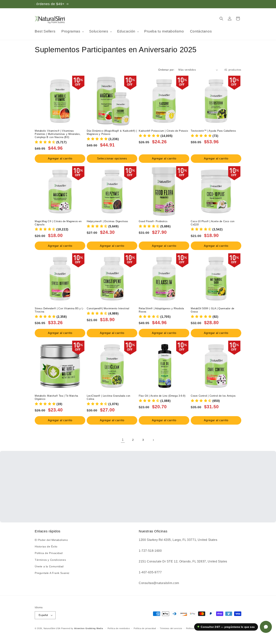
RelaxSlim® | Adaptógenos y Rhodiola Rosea (161, 310)
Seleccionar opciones (112, 158)
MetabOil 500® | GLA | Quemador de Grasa (212, 310)
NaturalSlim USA (52, 628)
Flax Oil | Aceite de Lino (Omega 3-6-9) (162, 395)
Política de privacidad (145, 628)
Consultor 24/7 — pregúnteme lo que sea (228, 627)
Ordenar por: (166, 69)
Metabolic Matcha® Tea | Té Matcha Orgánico (56, 397)
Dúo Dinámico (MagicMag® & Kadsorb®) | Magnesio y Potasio (112, 132)
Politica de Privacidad (49, 553)
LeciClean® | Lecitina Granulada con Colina (108, 397)
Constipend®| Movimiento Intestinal (108, 308)
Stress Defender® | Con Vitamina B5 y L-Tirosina (59, 310)
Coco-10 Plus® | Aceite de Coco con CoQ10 (212, 223)
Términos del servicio (171, 628)
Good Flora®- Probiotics (153, 221)
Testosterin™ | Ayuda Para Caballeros (213, 130)
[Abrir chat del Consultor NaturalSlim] (266, 627)
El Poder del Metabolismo (51, 539)
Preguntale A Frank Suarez (52, 572)
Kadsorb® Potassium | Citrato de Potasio (163, 130)
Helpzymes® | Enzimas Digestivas (107, 221)
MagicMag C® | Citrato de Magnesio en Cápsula (58, 223)
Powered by (82, 628)
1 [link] (123, 439)
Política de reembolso (119, 628)
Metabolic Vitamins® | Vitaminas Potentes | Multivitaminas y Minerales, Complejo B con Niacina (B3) (58, 134)
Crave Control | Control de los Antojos (213, 395)
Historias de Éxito (46, 546)
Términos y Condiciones (50, 559)
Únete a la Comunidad (49, 566)
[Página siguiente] (153, 440)
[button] (72, 31)
